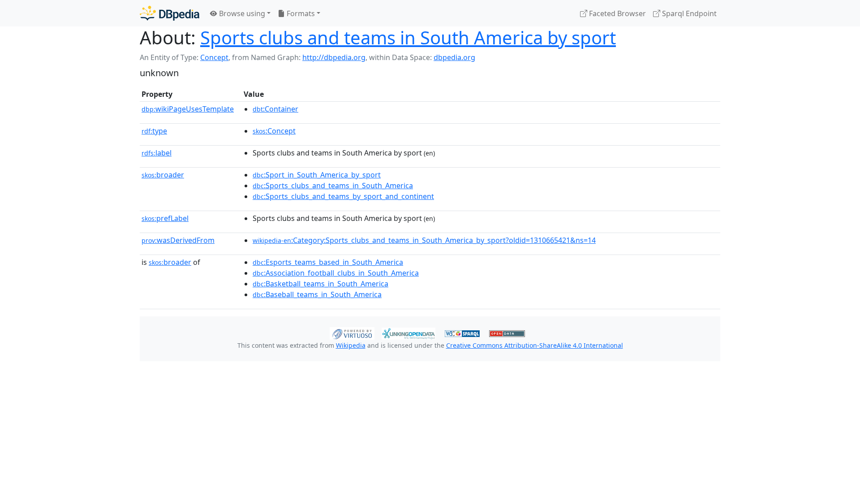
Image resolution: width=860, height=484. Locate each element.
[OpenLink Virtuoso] (352, 332)
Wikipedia (351, 345)
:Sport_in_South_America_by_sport (317, 175)
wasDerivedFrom (178, 240)
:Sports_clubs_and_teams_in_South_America (333, 185)
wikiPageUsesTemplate (188, 109)
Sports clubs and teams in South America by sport (408, 37)
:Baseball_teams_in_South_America (317, 294)
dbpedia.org (454, 57)
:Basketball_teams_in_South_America (320, 284)
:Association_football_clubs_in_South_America (336, 273)
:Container (275, 109)
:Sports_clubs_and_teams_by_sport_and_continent (343, 196)
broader (163, 175)
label (157, 153)
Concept (214, 57)
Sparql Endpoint (688, 13)
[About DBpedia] (169, 13)
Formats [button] (300, 13)
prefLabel (165, 218)
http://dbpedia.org (334, 57)
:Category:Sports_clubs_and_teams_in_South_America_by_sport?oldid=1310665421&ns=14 (424, 240)
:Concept (274, 131)
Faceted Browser (616, 13)
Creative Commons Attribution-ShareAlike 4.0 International (534, 345)
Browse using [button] (241, 13)
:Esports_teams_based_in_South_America (328, 262)
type (154, 131)
